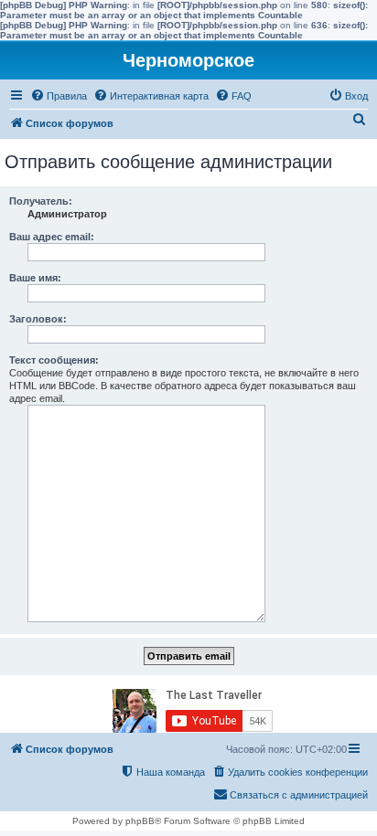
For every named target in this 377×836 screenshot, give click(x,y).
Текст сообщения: (54, 360)
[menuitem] (58, 96)
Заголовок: (38, 318)
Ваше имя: (35, 277)
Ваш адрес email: (51, 236)
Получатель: (40, 201)
